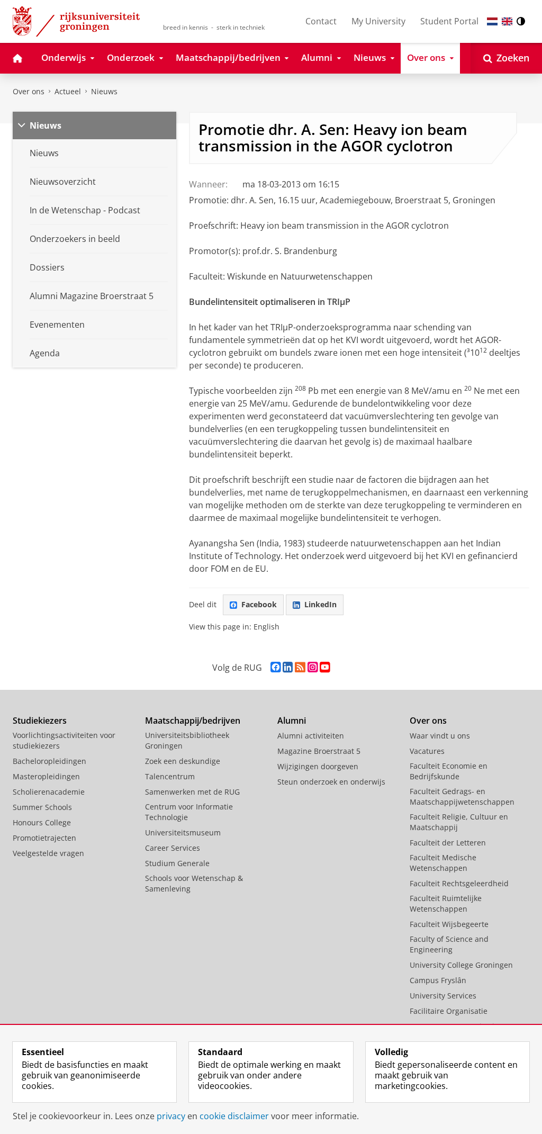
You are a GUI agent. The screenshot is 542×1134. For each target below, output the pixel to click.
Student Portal (449, 21)
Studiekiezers (40, 720)
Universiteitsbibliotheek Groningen (187, 740)
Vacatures (427, 751)
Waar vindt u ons (440, 736)
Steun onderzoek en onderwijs (331, 782)
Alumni (291, 720)
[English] (507, 21)
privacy (171, 1116)
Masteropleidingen (46, 776)
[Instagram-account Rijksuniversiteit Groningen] (313, 667)
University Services (443, 996)
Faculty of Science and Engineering (449, 944)
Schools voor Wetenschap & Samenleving (194, 883)
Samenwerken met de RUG (192, 792)
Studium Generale (177, 863)
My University (378, 21)
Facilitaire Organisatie (448, 1011)
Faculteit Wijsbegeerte (449, 924)
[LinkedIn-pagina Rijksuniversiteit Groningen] (288, 667)
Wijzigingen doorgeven (317, 766)
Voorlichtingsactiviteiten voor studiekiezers (64, 740)
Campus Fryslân (438, 980)
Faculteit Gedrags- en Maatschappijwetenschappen (462, 796)
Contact (321, 21)
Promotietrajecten (44, 838)
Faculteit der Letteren (448, 843)
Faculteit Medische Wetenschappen (443, 862)
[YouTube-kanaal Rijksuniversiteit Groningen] (325, 667)
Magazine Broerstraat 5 (318, 751)
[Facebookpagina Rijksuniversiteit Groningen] (275, 667)
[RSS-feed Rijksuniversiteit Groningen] (300, 667)
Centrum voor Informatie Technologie (189, 812)
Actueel (68, 91)
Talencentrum (170, 776)
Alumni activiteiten (310, 736)
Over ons (28, 91)
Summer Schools (42, 807)
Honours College (42, 822)
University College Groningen (461, 965)
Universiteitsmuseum (183, 832)
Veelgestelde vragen (48, 853)
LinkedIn (320, 604)
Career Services (172, 848)
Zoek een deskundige (182, 761)
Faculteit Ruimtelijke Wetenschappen (446, 903)
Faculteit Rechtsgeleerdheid (459, 883)
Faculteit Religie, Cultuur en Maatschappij (459, 822)
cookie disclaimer (234, 1116)
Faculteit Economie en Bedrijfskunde (448, 771)
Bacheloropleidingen (49, 761)
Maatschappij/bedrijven (192, 720)
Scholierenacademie (49, 792)
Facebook (259, 604)
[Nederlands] (492, 21)
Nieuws (104, 91)
